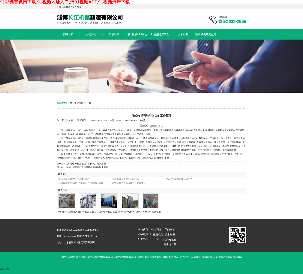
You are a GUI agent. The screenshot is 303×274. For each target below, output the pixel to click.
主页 (70, 103)
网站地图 (4, 269)
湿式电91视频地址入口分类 (179, 179)
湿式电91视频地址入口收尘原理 (74, 179)
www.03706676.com (126, 120)
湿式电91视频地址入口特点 (125, 179)
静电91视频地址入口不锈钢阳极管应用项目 (87, 167)
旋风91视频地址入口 (88, 211)
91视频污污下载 (83, 103)
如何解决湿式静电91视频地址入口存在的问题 (80, 183)
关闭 (142, 120)
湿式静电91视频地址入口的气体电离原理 (86, 163)
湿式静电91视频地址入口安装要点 (129, 183)
